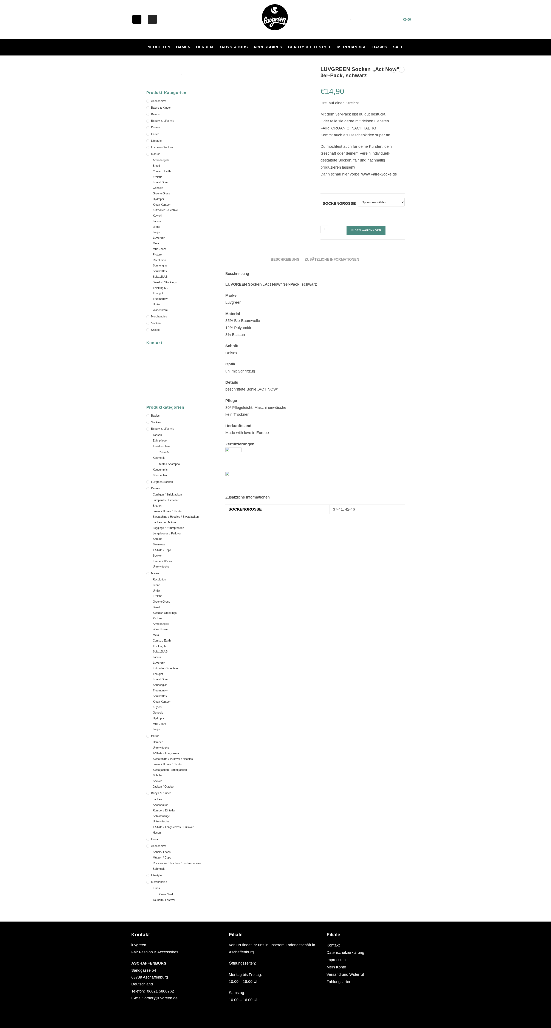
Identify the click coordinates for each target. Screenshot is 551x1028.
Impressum (336, 960)
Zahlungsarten (339, 982)
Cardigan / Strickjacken (167, 494)
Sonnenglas (160, 265)
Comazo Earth (162, 171)
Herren (204, 47)
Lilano (156, 226)
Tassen (157, 435)
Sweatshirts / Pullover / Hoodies (173, 758)
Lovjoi (156, 232)
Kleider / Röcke (162, 561)
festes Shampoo (169, 464)
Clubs (156, 888)
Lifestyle (156, 140)
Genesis (158, 187)
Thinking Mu (160, 287)
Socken (156, 323)
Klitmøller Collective (165, 210)
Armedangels (161, 160)
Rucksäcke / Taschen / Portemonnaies (177, 863)
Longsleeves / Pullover (167, 533)
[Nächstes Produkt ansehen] (402, 70)
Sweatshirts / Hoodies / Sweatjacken (176, 516)
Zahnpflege (160, 440)
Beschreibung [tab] (285, 259)
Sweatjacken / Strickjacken (170, 769)
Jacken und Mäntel (164, 522)
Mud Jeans (160, 249)
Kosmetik (159, 457)
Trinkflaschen (161, 446)
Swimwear (159, 544)
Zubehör (164, 452)
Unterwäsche (161, 566)
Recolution (159, 260)
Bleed (156, 165)
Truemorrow (160, 298)
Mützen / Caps (162, 857)
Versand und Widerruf (345, 974)
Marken (155, 153)
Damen (183, 47)
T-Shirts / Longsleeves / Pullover (173, 827)
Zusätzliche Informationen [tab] (332, 259)
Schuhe (157, 538)
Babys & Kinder (161, 107)
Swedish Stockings (165, 282)
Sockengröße (339, 203)
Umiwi (156, 304)
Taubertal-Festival (164, 900)
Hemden (158, 742)
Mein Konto (336, 967)
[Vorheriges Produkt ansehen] (394, 70)
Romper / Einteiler (164, 810)
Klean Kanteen (162, 204)
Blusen (157, 505)
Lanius (157, 221)
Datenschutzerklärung (345, 952)
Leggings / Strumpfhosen (168, 527)
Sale (398, 47)
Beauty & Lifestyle (310, 47)
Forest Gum (160, 182)
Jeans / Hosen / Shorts (167, 511)
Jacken (157, 799)
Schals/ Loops (162, 852)
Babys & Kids (233, 47)
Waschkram (160, 310)
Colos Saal (166, 894)
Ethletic (157, 177)
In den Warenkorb (366, 230)
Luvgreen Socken (162, 147)
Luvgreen (159, 237)
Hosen (157, 832)
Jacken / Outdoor (163, 786)
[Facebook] (136, 19)
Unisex (155, 329)
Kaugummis (160, 469)
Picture (157, 254)
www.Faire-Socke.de (379, 174)
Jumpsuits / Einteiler (165, 500)
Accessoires (267, 47)
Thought (158, 293)
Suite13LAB (160, 276)
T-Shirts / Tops (162, 550)
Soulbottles (160, 271)
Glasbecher (160, 475)
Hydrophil (158, 199)
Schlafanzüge (161, 816)
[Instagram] (152, 19)
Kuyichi (157, 215)
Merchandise (352, 47)
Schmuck (159, 868)
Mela (156, 243)
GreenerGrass (161, 193)
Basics (379, 47)
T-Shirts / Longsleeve (166, 753)
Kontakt (333, 945)
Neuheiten (158, 47)
